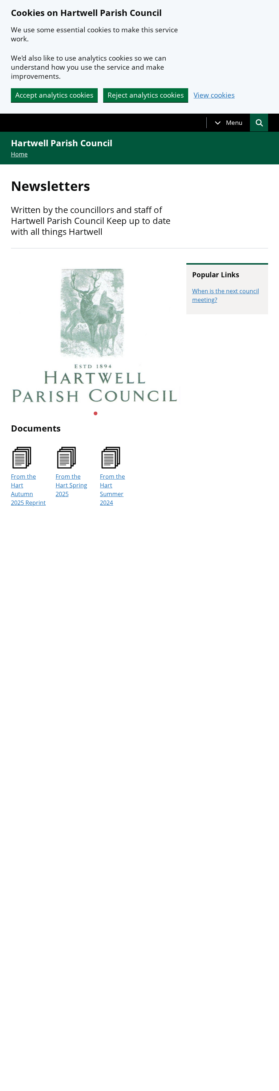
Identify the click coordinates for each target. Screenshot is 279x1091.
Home (19, 154)
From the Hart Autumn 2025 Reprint (28, 490)
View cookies (214, 95)
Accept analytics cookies (54, 95)
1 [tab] (95, 413)
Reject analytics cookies (146, 95)
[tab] (228, 123)
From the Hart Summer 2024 (112, 490)
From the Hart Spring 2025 (71, 485)
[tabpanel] (96, 335)
